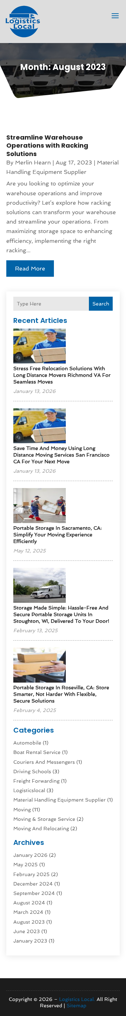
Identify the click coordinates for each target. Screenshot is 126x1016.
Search (100, 303)
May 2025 (25, 864)
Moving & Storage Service (44, 819)
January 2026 (30, 855)
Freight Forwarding (36, 781)
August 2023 (29, 922)
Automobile (27, 743)
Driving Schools (32, 771)
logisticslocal (29, 790)
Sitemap (76, 1005)
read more (30, 268)
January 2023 (30, 941)
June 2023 (26, 931)
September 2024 (34, 893)
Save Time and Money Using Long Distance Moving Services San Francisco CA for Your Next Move (61, 454)
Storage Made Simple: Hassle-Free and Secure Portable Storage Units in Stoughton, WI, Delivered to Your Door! (61, 614)
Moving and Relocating (41, 828)
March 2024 (28, 912)
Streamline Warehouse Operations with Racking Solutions (47, 145)
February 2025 (31, 874)
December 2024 (33, 884)
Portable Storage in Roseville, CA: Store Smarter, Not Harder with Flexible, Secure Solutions (61, 694)
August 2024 (29, 902)
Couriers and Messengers (44, 762)
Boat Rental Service (37, 752)
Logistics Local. (77, 999)
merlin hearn (33, 162)
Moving (22, 809)
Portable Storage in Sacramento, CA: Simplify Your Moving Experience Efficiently (57, 534)
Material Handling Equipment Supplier (59, 800)
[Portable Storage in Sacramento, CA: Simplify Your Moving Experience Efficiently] (39, 506)
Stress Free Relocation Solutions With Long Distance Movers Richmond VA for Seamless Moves (62, 375)
